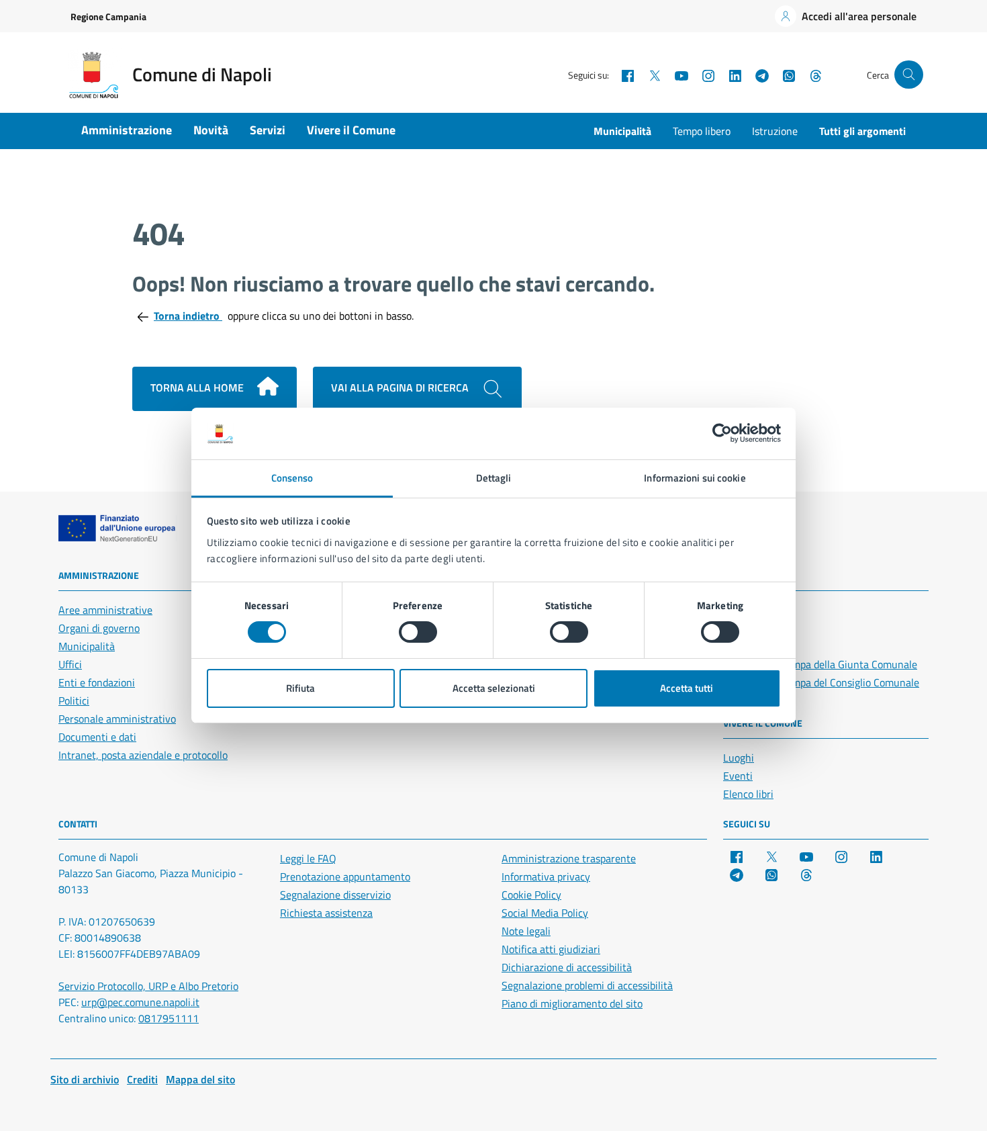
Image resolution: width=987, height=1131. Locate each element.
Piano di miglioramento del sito (572, 1003)
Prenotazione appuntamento (345, 876)
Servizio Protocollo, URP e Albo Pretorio (148, 986)
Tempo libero (702, 131)
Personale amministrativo (117, 719)
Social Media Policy (545, 913)
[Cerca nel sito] (908, 74)
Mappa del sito (200, 1079)
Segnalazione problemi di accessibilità (587, 985)
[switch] (418, 632)
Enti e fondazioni (96, 682)
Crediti (142, 1079)
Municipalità (622, 131)
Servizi (267, 130)
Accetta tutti (686, 688)
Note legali (526, 931)
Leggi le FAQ (308, 858)
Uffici (70, 664)
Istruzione (775, 131)
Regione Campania (108, 16)
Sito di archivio (84, 1079)
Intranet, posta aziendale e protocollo (143, 755)
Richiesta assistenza (326, 913)
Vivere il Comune (351, 130)
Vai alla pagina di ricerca (401, 387)
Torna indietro (188, 316)
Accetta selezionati (494, 688)
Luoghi (738, 758)
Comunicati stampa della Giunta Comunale (820, 664)
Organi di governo (99, 628)
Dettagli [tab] (494, 478)
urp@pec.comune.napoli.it (140, 1002)
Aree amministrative (105, 610)
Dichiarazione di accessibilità (567, 967)
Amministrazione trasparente (569, 858)
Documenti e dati (97, 737)
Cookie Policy (531, 895)
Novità (210, 130)
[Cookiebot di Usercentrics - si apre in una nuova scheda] (722, 433)
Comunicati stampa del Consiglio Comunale (821, 682)
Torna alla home (198, 387)
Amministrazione (126, 130)
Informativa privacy (546, 876)
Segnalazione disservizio (335, 895)
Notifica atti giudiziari (551, 949)
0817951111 (168, 1018)
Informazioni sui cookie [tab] (694, 478)
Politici (73, 700)
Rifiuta (300, 688)
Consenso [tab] (292, 478)
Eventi (738, 776)
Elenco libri (748, 794)
